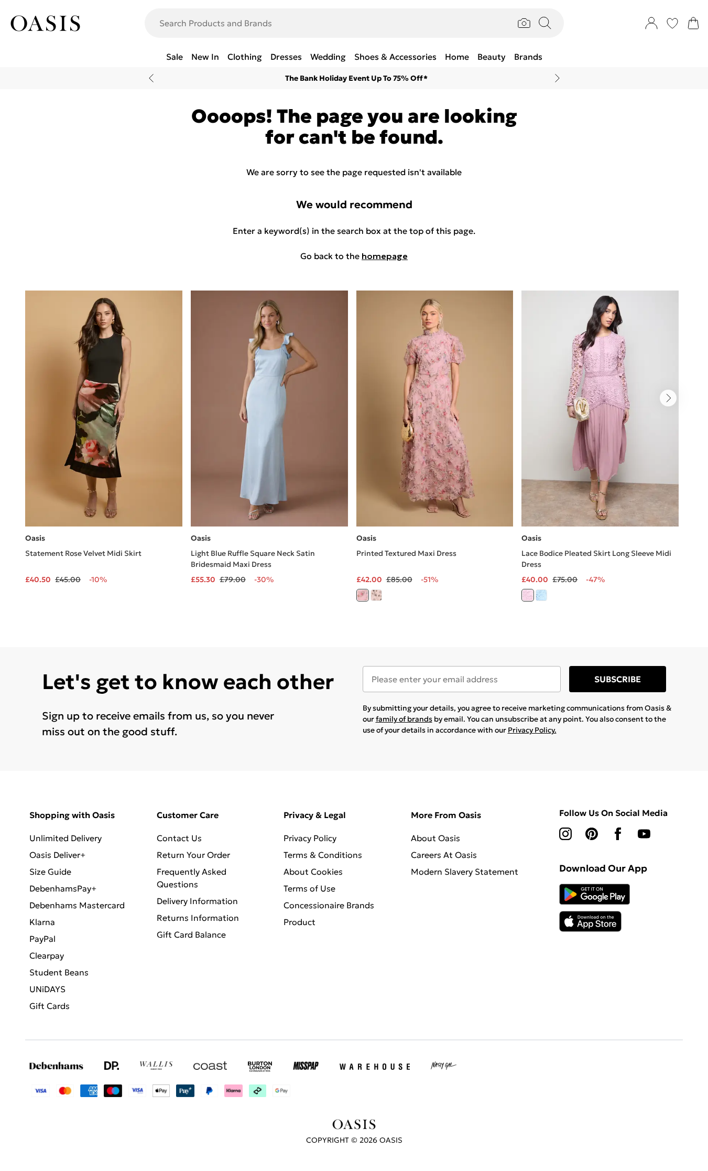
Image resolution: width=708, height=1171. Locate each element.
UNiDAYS (47, 989)
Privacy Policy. (532, 730)
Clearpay (46, 955)
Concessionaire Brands (329, 905)
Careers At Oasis (444, 855)
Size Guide (50, 871)
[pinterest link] (591, 834)
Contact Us (179, 838)
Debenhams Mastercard (77, 905)
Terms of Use (309, 888)
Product (299, 922)
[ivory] (376, 595)
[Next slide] (557, 78)
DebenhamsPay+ (62, 888)
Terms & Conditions (323, 855)
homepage (385, 256)
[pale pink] (527, 595)
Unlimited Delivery (65, 838)
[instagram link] (565, 834)
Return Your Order (193, 855)
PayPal (42, 938)
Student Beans (59, 972)
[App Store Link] (594, 908)
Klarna (42, 922)
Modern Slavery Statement (464, 871)
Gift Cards (49, 1006)
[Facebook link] (618, 834)
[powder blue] (541, 595)
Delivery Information (197, 901)
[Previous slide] (151, 78)
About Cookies (313, 871)
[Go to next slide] (668, 398)
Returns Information (198, 917)
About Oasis (435, 838)
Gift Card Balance (191, 934)
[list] (354, 452)
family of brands (404, 719)
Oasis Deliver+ (57, 855)
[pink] (362, 595)
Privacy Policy (310, 838)
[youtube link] (644, 834)
